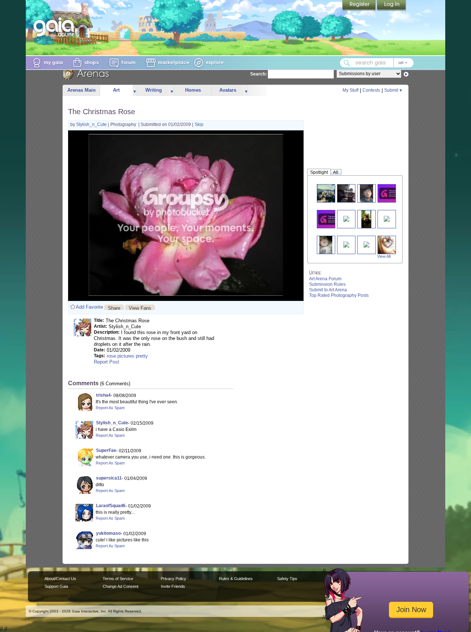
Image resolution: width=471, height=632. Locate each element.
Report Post (106, 362)
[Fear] (366, 244)
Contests (371, 90)
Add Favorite (89, 307)
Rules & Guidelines (236, 578)
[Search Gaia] (347, 63)
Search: (258, 74)
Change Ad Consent (120, 586)
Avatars (227, 90)
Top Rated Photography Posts (339, 295)
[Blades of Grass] (346, 244)
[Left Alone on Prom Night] (349, 193)
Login (391, 5)
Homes (193, 90)
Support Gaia (56, 586)
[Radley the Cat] (391, 193)
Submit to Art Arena (328, 289)
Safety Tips (287, 578)
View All (383, 256)
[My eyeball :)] (389, 244)
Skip (199, 124)
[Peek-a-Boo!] (326, 244)
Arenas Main (81, 90)
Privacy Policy (173, 578)
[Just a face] (366, 193)
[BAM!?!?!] (330, 219)
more (134, 90)
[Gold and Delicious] (346, 218)
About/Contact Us (60, 578)
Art (116, 90)
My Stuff (350, 90)
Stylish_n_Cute (92, 124)
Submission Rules (327, 284)
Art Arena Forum (325, 278)
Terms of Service (118, 578)
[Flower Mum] (387, 218)
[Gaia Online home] (55, 26)
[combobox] (377, 62)
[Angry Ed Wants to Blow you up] (366, 219)
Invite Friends (173, 586)
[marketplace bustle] (329, 193)
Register (359, 5)
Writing (153, 90)
